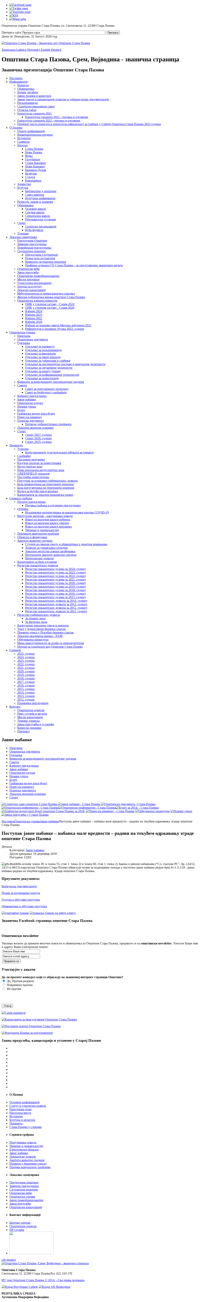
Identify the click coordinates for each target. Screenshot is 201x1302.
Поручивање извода (22, 1142)
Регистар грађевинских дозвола (38, 614)
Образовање (25, 205)
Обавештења (25, 88)
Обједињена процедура (32, 639)
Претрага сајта (11, 32)
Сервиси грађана (20, 498)
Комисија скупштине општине (45, 261)
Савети (22, 385)
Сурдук (30, 177)
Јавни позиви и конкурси (34, 95)
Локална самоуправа (23, 237)
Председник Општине (32, 240)
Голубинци (32, 159)
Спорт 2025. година (38, 441)
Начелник (23, 336)
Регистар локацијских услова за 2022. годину (55, 576)
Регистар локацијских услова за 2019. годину (55, 586)
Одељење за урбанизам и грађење (47, 360)
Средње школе (35, 212)
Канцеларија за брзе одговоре (37, 562)
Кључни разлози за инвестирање (39, 463)
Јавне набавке (26, 399)
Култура (22, 187)
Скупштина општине (31, 251)
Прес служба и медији (32, 713)
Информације (18, 81)
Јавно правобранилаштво (26, 1200)
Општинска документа (32, 339)
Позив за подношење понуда (21, 893)
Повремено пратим (19, 985)
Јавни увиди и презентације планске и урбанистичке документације (63, 99)
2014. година (26, 692)
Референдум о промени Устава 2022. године (54, 329)
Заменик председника (32, 244)
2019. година (26, 674)
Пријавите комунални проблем (38, 533)
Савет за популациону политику (47, 389)
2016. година (26, 685)
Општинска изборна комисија (37, 300)
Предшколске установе (40, 219)
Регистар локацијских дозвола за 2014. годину (56, 600)
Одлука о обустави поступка (21, 899)
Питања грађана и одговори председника (53, 505)
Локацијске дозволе (22, 1156)
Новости (23, 85)
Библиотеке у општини (40, 191)
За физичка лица (36, 622)
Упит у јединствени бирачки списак (41, 629)
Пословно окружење (31, 459)
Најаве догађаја (27, 92)
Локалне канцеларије (31, 290)
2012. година (26, 699)
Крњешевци (33, 180)
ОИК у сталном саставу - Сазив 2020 (49, 307)
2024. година (26, 657)
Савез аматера (34, 194)
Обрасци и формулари (32, 537)
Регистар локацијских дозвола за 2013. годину (56, 604)
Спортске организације (40, 226)
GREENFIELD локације (33, 473)
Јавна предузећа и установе (35, 724)
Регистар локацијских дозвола (37, 565)
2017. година (26, 682)
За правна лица (35, 618)
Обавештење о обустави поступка (24, 906)
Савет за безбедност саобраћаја (46, 392)
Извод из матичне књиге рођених (47, 519)
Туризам (22, 233)
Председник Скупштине (41, 254)
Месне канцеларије (30, 717)
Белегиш (31, 173)
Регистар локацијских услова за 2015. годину (55, 597)
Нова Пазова (33, 152)
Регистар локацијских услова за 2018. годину (55, 590)
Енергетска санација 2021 (34, 113)
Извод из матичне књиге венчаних (48, 526)
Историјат (24, 138)
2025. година (26, 653)
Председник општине (23, 1182)
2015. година (26, 689)
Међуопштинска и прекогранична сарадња (46, 293)
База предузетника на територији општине (45, 487)
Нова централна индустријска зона (40, 470)
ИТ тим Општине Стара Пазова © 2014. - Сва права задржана (43, 1280)
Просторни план (20, 1109)
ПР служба (16, 1229)
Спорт (21, 223)
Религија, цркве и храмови (35, 201)
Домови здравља (28, 720)
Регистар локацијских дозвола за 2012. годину (56, 607)
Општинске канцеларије (25, 1207)
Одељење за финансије (40, 353)
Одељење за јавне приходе (43, 357)
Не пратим (13, 989)
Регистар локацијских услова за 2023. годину (55, 572)
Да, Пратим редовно (20, 981)
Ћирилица (9, 49)
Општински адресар (30, 710)
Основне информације (24, 1102)
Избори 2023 (33, 314)
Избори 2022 (33, 318)
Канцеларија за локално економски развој (45, 494)
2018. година (26, 678)
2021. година (26, 667)
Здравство (24, 184)
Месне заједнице (28, 279)
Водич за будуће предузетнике (37, 491)
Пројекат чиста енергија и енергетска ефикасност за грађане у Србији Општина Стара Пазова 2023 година (89, 124)
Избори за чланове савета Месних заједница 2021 (58, 325)
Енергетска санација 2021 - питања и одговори (56, 117)
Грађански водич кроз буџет (36, 413)
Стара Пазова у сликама (25, 1127)
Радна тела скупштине (40, 258)
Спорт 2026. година (38, 438)
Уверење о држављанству (42, 530)
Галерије (15, 650)
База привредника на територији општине (45, 484)
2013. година (26, 696)
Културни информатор (40, 198)
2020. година (26, 671)
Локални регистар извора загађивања (50, 551)
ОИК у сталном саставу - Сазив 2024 (49, 304)
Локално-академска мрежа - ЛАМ (39, 636)
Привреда (16, 445)
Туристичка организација (34, 283)
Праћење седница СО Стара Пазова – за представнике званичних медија (74, 265)
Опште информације (31, 131)
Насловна (15, 78)
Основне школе (35, 208)
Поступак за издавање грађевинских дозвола (47, 480)
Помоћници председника (34, 247)
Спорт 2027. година (38, 434)
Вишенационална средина (35, 134)
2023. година (26, 660)
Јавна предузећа (28, 272)
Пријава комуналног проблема (29, 1167)
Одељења (23, 343)
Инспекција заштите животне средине (51, 554)
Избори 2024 (33, 311)
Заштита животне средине (34, 540)
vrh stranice (9, 1259)
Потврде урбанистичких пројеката (48, 424)
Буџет (21, 410)
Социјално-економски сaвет (36, 106)
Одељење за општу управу (43, 371)
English (46, 49)
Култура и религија (22, 1120)
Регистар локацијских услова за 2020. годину (55, 583)
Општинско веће (28, 268)
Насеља (22, 145)
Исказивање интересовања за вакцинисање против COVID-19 (67, 512)
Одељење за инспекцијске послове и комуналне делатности (65, 364)
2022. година (26, 664)
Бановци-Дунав (35, 170)
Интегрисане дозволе (39, 558)
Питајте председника (31, 502)
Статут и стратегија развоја (27, 1105)
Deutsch (56, 49)
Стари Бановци (35, 163)
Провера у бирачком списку (28, 1163)
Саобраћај (24, 456)
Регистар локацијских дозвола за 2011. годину (56, 611)
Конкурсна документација (19, 886)
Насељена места (20, 1112)
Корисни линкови (29, 727)
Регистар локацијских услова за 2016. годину (55, 593)
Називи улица (26, 406)
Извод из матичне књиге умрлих (47, 523)
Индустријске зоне (29, 466)
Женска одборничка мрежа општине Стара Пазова (51, 297)
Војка (29, 156)
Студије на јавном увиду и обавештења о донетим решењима (66, 544)
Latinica (21, 49)
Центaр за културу (29, 286)
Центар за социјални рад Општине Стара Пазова (50, 646)
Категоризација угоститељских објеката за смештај (59, 452)
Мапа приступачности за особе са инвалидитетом (50, 643)
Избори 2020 (33, 321)
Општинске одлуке (30, 403)
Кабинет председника (32, 396)
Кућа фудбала (34, 230)
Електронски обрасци (24, 1149)
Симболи (23, 141)
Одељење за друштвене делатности (48, 367)
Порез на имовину (29, 417)
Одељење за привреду (40, 346)
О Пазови (15, 127)
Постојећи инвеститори (33, 477)
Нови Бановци (35, 166)
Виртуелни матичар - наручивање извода (45, 516)
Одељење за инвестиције (42, 378)
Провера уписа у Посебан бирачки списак (45, 632)
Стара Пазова (34, 148)
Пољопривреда (27, 103)
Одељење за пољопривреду (43, 350)
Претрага (113, 32)
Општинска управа (22, 332)
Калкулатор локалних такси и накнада (43, 625)
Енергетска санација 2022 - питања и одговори (48, 120)
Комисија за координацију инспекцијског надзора (50, 381)
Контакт (14, 706)
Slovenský (34, 49)
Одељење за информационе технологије (52, 374)
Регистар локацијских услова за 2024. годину (55, 569)
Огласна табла (26, 110)
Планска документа (30, 420)
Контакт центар (19, 1222)
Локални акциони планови (35, 427)
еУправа (22, 509)
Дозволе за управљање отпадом (46, 547)
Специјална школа (37, 216)
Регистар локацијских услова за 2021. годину (55, 579)
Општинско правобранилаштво (38, 276)
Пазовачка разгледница (32, 703)
